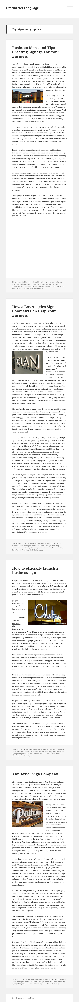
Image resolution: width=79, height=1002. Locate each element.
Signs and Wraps (58, 286)
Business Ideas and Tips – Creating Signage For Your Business (35, 52)
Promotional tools (18, 286)
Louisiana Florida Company (16, 626)
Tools (14, 288)
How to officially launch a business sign (35, 570)
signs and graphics (45, 286)
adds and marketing (55, 282)
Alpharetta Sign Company (33, 64)
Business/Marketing (37, 282)
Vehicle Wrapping (22, 288)
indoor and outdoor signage (41, 284)
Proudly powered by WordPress (23, 998)
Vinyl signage (38, 288)
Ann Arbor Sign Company (35, 774)
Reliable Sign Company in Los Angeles (29, 323)
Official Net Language (22, 8)
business (15, 284)
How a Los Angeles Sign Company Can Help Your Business (34, 311)
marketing (55, 284)
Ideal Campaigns (25, 284)
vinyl (31, 288)
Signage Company (31, 286)
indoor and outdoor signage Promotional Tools (41, 982)
